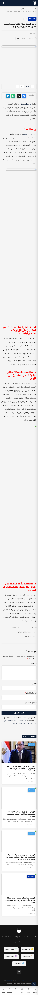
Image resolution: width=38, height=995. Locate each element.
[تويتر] (19, 96)
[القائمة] (4, 3)
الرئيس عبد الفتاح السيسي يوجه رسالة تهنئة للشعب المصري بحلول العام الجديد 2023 (20, 900)
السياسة (31, 744)
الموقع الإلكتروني (30, 702)
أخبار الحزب (25, 937)
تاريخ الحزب (16, 937)
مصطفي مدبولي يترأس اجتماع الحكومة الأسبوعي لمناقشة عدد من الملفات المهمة (20, 768)
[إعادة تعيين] (17, 86)
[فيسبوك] (24, 96)
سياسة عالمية (6, 937)
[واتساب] (13, 96)
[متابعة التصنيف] (25, 18)
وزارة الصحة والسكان (29, 636)
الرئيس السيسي (28, 627)
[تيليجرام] (8, 96)
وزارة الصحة (26, 104)
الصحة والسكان (15, 627)
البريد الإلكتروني (30, 693)
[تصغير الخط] (32, 86)
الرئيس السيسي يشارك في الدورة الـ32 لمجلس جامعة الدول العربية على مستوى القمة (20, 814)
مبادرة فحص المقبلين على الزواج (26, 632)
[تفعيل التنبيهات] (33, 984)
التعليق (33, 663)
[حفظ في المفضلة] (18, 38)
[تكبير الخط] (22, 86)
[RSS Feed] (19, 972)
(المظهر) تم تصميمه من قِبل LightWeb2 (20, 981)
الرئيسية (32, 9)
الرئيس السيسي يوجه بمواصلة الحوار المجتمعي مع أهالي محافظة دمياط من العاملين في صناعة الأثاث (20, 857)
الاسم (34, 684)
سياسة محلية (23, 942)
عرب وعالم (24, 9)
